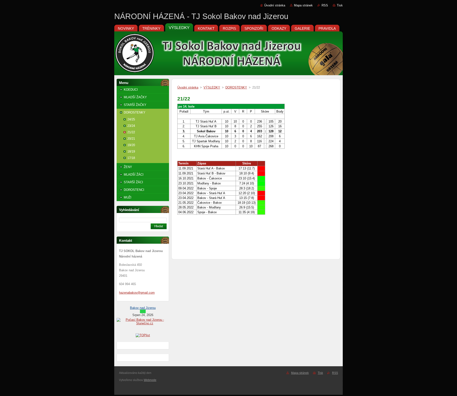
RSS (325, 5)
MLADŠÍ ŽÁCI (134, 174)
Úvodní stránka (274, 5)
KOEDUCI (131, 89)
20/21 (131, 138)
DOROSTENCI (134, 190)
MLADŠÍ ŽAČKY (135, 97)
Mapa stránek (303, 5)
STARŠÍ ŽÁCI (133, 182)
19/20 (131, 145)
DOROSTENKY (134, 112)
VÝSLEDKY (212, 87)
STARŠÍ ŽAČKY (135, 105)
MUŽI (127, 197)
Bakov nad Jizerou (143, 308)
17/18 (131, 158)
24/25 (131, 119)
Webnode (150, 380)
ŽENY (128, 167)
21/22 (131, 132)
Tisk (340, 5)
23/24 (131, 126)
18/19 (131, 151)
